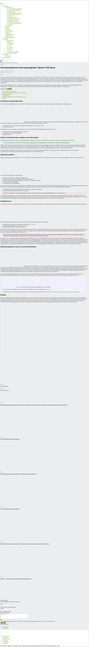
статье (49, 289)
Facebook (5, 628)
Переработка (9, 7)
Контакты (5, 643)
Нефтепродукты (10, 34)
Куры (9, 41)
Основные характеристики (10, 91)
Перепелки (11, 43)
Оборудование (7, 57)
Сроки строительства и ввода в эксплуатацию (14, 92)
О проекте (5, 642)
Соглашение (6, 636)
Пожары (8, 33)
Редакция (5, 640)
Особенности (6, 95)
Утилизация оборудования (15, 8)
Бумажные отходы (13, 20)
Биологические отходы (14, 18)
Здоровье (8, 56)
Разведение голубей (13, 51)
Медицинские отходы (13, 21)
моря (2, 81)
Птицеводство (9, 40)
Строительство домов (11, 53)
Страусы (10, 44)
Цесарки (10, 47)
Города (7, 28)
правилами (45, 621)
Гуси (9, 46)
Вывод (4, 98)
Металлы (10, 16)
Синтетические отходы (14, 14)
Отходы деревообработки (15, 23)
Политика (5, 637)
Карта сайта (6, 639)
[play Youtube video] (44, 328)
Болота (7, 27)
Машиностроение (10, 37)
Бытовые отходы (12, 17)
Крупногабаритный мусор (15, 13)
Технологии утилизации (14, 10)
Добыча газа (9, 31)
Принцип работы (7, 94)
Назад (2, 64)
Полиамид (18, 287)
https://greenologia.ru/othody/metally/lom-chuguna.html (61, 291)
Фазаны (10, 48)
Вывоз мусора (12, 11)
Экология (5, 6)
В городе (5, 54)
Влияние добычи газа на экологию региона (14, 96)
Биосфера (8, 26)
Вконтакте (5, 626)
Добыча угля (9, 36)
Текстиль (10, 24)
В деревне (5, 38)
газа (2, 198)
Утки (9, 50)
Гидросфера (9, 30)
